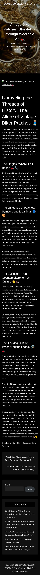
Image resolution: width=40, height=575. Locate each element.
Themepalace (23, 571)
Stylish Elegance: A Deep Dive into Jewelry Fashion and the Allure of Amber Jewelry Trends (19, 514)
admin (7, 443)
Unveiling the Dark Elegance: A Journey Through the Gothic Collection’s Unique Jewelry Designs (19, 524)
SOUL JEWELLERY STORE (19, 3)
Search (7, 485)
